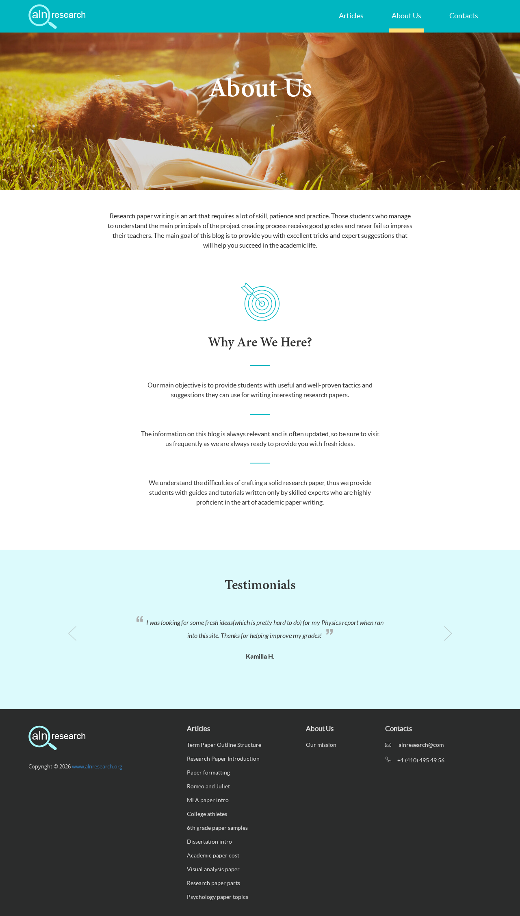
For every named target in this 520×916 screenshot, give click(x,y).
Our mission (321, 745)
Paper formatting (208, 772)
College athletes (207, 814)
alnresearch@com (420, 745)
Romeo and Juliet (208, 786)
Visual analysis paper (213, 869)
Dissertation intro (209, 841)
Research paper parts (213, 883)
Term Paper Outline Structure (224, 745)
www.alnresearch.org (97, 766)
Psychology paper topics (217, 897)
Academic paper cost (213, 855)
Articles (351, 15)
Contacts (463, 15)
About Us (406, 15)
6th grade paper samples (217, 828)
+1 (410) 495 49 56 (420, 760)
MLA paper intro (208, 800)
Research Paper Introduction (223, 759)
